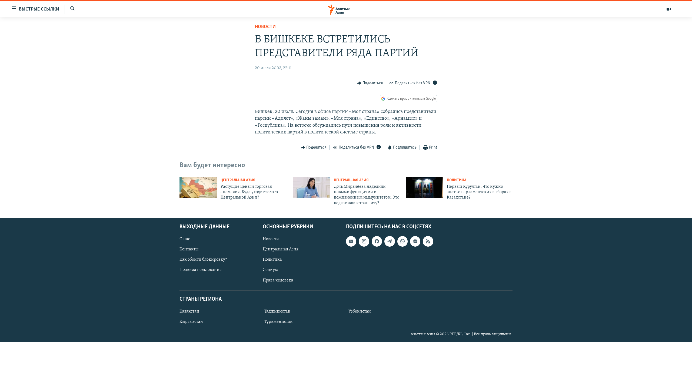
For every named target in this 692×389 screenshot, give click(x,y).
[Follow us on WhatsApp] (402, 241)
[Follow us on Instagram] (364, 241)
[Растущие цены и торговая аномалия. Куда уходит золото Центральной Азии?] (198, 187)
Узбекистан (359, 311)
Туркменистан (278, 322)
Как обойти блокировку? (203, 260)
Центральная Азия (238, 180)
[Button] (370, 83)
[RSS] (428, 241)
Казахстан (189, 311)
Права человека (278, 280)
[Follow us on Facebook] (377, 241)
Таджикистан (277, 311)
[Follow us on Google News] (415, 241)
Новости (265, 27)
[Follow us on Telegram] (389, 241)
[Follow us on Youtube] (351, 241)
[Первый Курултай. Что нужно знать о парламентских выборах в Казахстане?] (424, 187)
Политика (456, 180)
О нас (184, 239)
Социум (270, 270)
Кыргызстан (191, 322)
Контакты (188, 249)
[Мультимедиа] (669, 9)
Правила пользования (200, 270)
